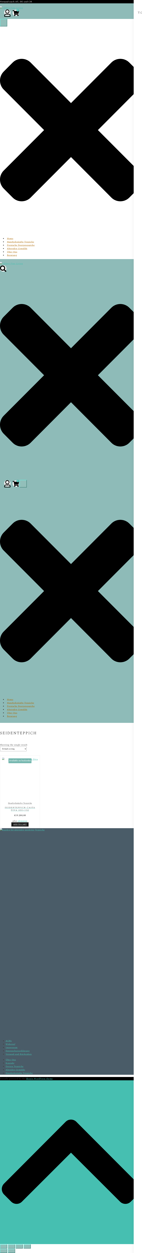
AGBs (9, 1040)
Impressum (12, 1047)
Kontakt (10, 1063)
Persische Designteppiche (21, 245)
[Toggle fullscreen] (11, 1246)
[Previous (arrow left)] (3, 1251)
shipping (22, 821)
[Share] (19, 1246)
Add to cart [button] (20, 824)
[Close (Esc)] (27, 1246)
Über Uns (12, 252)
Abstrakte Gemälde (17, 248)
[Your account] (7, 12)
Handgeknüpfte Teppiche (20, 242)
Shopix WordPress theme (39, 1078)
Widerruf (10, 1044)
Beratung (12, 255)
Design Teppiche (15, 1066)
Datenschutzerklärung (18, 1050)
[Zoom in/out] (3, 1246)
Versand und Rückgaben (19, 1054)
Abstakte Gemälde (15, 1069)
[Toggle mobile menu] (3, 22)
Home (10, 238)
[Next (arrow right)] (11, 1251)
